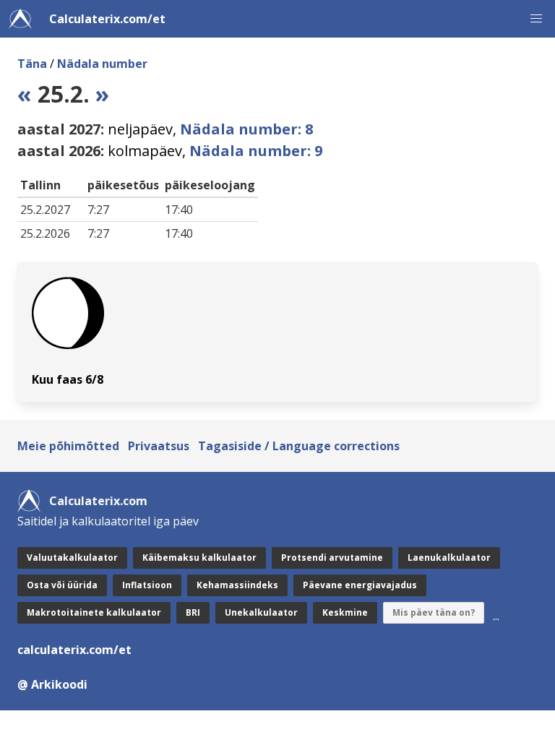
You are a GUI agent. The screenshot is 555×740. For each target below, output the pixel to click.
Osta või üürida (62, 585)
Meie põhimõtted (68, 446)
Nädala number (102, 64)
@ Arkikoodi (52, 684)
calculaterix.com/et (74, 650)
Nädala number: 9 (255, 150)
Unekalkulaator (261, 612)
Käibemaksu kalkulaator (199, 557)
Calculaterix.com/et (107, 19)
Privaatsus (158, 446)
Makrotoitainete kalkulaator (94, 612)
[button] (536, 19)
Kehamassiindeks (237, 585)
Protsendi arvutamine (332, 557)
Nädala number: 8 (246, 129)
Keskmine (345, 612)
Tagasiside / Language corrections (299, 446)
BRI (193, 612)
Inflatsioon (147, 585)
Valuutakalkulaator (72, 557)
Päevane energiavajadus (360, 585)
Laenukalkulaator (449, 557)
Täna (32, 64)
